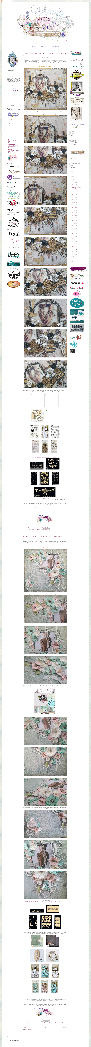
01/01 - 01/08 (74, 254)
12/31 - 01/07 (74, 182)
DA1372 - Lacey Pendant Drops (29, 456)
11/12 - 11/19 (74, 196)
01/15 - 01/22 (74, 251)
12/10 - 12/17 (74, 185)
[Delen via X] (46, 528)
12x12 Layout (28, 529)
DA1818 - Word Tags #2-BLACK (42, 456)
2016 (71, 256)
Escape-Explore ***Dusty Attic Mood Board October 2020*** (13, 146)
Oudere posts (64, 1027)
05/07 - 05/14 (74, 235)
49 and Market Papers (40, 529)
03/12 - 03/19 (74, 243)
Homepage (45, 1027)
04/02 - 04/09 (74, 239)
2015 (71, 258)
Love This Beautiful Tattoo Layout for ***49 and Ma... (77, 188)
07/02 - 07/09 (74, 223)
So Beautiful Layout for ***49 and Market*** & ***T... (76, 190)
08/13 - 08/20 (74, 215)
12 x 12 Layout (28, 1022)
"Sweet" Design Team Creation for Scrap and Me (13, 151)
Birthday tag (10, 130)
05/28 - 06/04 (74, 230)
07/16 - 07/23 (74, 220)
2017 (71, 181)
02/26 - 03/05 (74, 246)
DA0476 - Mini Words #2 (42, 457)
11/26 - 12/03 (74, 194)
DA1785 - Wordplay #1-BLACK (54, 456)
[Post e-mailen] (42, 527)
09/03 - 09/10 (74, 210)
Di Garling (10, 119)
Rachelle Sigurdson (11, 144)
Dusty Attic (53, 1022)
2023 (71, 173)
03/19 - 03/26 (74, 241)
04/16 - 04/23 (74, 238)
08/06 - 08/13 (74, 217)
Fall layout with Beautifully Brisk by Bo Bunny (14, 141)
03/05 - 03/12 (74, 244)
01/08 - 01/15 (74, 252)
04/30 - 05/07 (74, 236)
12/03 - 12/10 (74, 192)
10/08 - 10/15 (74, 202)
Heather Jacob (10, 129)
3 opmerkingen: (37, 1021)
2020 (71, 178)
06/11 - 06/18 (74, 228)
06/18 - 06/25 (74, 226)
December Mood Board (47, 1022)
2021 (71, 176)
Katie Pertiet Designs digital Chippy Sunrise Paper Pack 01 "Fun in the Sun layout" (13, 135)
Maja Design (44, 46)
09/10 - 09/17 (74, 209)
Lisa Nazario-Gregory (12, 133)
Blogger (49, 1043)
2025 (71, 169)
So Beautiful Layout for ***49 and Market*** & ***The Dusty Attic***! (43, 536)
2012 (71, 263)
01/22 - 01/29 (74, 249)
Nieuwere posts (25, 1027)
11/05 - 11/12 (74, 197)
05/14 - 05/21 (74, 233)
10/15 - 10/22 (74, 200)
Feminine (63, 1022)
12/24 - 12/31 (74, 184)
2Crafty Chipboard (54, 46)
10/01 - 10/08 (74, 204)
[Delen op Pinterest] (49, 528)
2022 (71, 174)
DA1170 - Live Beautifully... (53, 457)
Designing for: (35, 46)
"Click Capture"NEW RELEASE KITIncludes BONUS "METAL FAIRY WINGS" (13, 121)
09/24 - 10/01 (74, 205)
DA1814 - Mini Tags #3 (48, 901)
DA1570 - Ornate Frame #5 (38, 901)
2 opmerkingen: (37, 527)
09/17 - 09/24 (74, 207)
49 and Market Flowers (33, 529)
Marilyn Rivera (10, 139)
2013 (71, 261)
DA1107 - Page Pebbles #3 (57, 901)
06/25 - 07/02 (74, 225)
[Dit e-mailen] (44, 528)
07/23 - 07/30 (74, 218)
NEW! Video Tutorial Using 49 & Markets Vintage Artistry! (13, 127)
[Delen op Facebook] (47, 528)
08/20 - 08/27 (74, 213)
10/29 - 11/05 (74, 199)
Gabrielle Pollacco (11, 125)
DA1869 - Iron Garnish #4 (28, 901)
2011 (71, 264)
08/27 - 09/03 (74, 212)
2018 (71, 179)
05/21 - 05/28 (74, 231)
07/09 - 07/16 (74, 222)
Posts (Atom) (30, 1029)
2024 (71, 171)
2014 (71, 259)
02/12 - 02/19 (74, 248)
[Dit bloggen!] (45, 528)
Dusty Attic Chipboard (47, 529)
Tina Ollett (10, 149)
